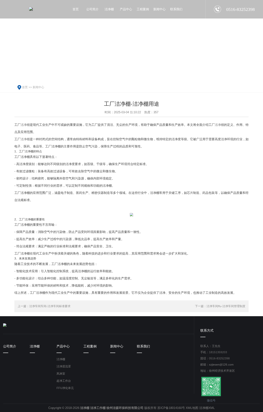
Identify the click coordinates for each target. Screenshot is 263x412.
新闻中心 (38, 87)
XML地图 (192, 408)
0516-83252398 (219, 358)
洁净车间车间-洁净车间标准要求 (49, 306)
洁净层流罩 (64, 366)
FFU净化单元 (65, 388)
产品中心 (63, 346)
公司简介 (9, 346)
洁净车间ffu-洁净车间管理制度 (225, 306)
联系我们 (143, 346)
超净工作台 (64, 380)
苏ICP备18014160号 (171, 408)
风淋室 (61, 373)
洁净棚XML (207, 408)
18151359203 (218, 352)
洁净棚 (25, 124)
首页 (25, 87)
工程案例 (90, 346)
